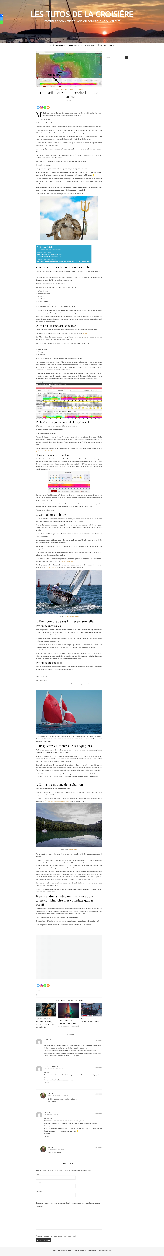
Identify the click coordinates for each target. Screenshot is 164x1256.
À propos (102, 45)
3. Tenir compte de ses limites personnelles (49, 254)
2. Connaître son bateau (44, 252)
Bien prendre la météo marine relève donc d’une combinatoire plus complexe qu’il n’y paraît (63, 261)
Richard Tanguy (72, 849)
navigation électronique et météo (69, 89)
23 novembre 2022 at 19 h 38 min (58, 1095)
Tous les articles (75, 45)
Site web (39, 1192)
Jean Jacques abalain (73, 616)
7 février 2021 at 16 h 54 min (52, 1042)
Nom (38, 1174)
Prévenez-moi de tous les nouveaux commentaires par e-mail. (56, 1236)
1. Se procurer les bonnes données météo (49, 249)
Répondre (98, 1040)
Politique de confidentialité (104, 1250)
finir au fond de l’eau (67, 561)
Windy (85, 333)
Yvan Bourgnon (51, 567)
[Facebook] (1, 15)
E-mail (38, 1183)
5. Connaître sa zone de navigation (47, 259)
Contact (112, 45)
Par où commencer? (57, 45)
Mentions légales (91, 1250)
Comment (39, 1207)
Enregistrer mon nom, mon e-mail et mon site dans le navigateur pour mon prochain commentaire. (68, 1203)
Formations (90, 45)
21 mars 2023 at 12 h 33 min (52, 1115)
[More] (48, 106)
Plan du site (83, 1250)
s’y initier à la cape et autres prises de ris (58, 801)
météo (38, 991)
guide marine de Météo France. (46, 451)
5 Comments (69, 100)
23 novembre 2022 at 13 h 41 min (54, 1069)
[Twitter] (38, 106)
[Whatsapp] (44, 106)
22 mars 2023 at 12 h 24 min (56, 1149)
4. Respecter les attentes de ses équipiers (49, 256)
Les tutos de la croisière (82, 14)
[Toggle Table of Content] (88, 247)
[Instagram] (41, 106)
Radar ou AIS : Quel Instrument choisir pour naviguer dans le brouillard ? (68, 1023)
